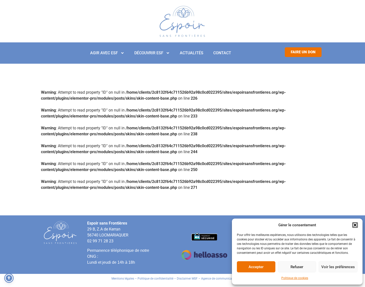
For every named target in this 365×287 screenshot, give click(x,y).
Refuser (297, 267)
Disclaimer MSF (187, 278)
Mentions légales (122, 278)
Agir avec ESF (104, 53)
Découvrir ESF (148, 53)
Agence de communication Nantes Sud (227, 278)
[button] (355, 225)
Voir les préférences (338, 267)
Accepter (256, 267)
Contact (222, 53)
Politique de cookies (294, 278)
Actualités (191, 53)
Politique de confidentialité (155, 278)
